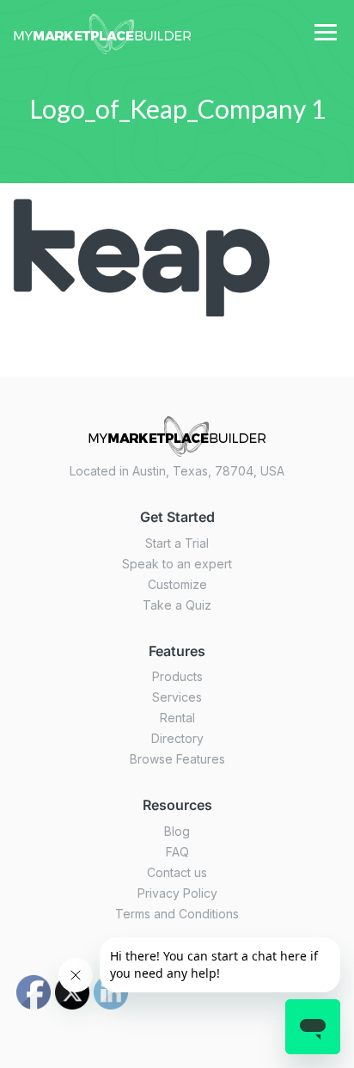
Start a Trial (177, 543)
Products (177, 676)
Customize (177, 584)
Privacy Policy (177, 893)
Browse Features (177, 759)
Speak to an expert (177, 563)
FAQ (177, 851)
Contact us (177, 872)
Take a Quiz (177, 605)
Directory (177, 738)
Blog (177, 831)
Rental (177, 717)
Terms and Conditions (177, 913)
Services (177, 697)
